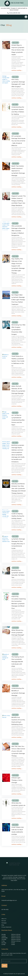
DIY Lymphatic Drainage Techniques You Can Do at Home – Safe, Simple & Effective (18, 140)
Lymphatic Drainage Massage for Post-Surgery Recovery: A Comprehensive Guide (18, 543)
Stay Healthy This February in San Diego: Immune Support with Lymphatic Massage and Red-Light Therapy (18, 266)
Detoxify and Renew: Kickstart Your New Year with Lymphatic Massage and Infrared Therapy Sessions (18, 488)
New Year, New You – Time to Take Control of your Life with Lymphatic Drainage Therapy (18, 751)
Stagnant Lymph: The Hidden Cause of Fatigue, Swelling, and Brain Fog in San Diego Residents (18, 200)
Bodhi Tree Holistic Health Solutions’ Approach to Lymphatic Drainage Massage (18, 170)
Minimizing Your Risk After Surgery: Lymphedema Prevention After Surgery (18, 329)
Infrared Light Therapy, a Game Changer (16, 780)
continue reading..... (17, 70)
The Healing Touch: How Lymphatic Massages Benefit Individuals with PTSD (17, 661)
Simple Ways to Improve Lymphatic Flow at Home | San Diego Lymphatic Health (17, 49)
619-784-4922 (4, 909)
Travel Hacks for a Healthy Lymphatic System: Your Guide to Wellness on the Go (17, 361)
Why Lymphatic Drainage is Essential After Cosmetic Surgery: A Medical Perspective (18, 230)
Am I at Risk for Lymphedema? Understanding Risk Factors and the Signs (17, 420)
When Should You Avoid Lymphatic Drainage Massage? (17, 633)
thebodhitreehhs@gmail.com (9, 900)
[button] (26, 17)
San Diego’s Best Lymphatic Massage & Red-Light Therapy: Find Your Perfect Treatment (18, 299)
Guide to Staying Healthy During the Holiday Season (17, 516)
